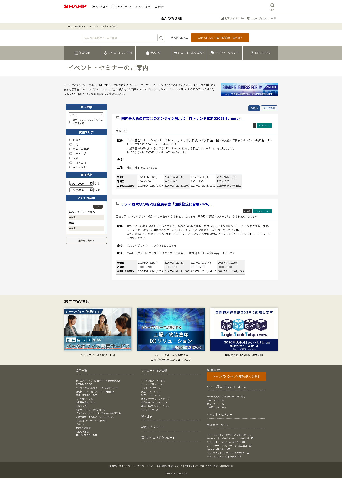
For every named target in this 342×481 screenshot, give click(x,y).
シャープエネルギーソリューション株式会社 (228, 438)
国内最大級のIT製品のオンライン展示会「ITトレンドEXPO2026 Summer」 (182, 118)
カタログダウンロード (263, 18)
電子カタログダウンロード (158, 437)
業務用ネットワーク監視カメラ (91, 409)
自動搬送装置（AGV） (86, 402)
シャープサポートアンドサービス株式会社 (227, 445)
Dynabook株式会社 (216, 449)
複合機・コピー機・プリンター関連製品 (95, 391)
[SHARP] (75, 6)
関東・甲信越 (81, 149)
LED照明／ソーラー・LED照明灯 (91, 420)
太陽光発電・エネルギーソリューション (95, 416)
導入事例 (147, 416)
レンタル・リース (149, 409)
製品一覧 (81, 370)
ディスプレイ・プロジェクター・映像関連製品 (98, 380)
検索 (272, 9)
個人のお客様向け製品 (86, 435)
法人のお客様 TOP (76, 26)
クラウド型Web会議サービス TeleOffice (95, 387)
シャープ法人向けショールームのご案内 (226, 396)
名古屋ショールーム (216, 407)
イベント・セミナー (219, 414)
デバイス (80, 424)
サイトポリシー (126, 465)
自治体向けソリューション (154, 402)
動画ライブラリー (235, 18)
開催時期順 (269, 108)
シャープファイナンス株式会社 (222, 456)
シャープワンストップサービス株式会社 (226, 452)
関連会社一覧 (215, 425)
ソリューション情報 (154, 370)
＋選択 (98, 206)
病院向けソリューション (153, 398)
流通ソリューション (150, 391)
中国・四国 (79, 162)
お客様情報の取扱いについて (169, 465)
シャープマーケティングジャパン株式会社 (227, 434)
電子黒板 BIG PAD (84, 384)
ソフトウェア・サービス (153, 380)
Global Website (226, 465)
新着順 (254, 108)
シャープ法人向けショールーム (227, 386)
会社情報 (113, 465)
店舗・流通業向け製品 (86, 394)
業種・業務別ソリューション (155, 406)
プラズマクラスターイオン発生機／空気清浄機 (98, 413)
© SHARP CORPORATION (177, 473)
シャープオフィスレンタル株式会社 (224, 442)
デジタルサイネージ (150, 387)
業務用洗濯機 (82, 431)
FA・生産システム (84, 398)
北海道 (77, 140)
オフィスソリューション (153, 384)
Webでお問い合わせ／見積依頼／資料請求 (220, 37)
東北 (75, 144)
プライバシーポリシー (145, 465)
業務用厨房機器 (83, 427)
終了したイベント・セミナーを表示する (88, 122)
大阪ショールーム (215, 403)
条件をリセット (86, 240)
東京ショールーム (215, 400)
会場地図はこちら (166, 245)
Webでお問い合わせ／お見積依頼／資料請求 (236, 376)
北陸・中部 (79, 153)
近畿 (75, 158)
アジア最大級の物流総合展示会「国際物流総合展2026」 (166, 203)
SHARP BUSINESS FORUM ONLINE (194, 89)
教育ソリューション (150, 394)
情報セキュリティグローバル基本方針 (201, 465)
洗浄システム (82, 406)
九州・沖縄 (79, 167)
